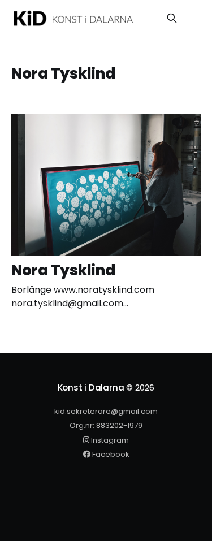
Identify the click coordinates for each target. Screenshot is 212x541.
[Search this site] (172, 18)
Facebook (109, 454)
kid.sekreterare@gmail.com (106, 411)
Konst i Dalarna (91, 387)
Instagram (109, 440)
